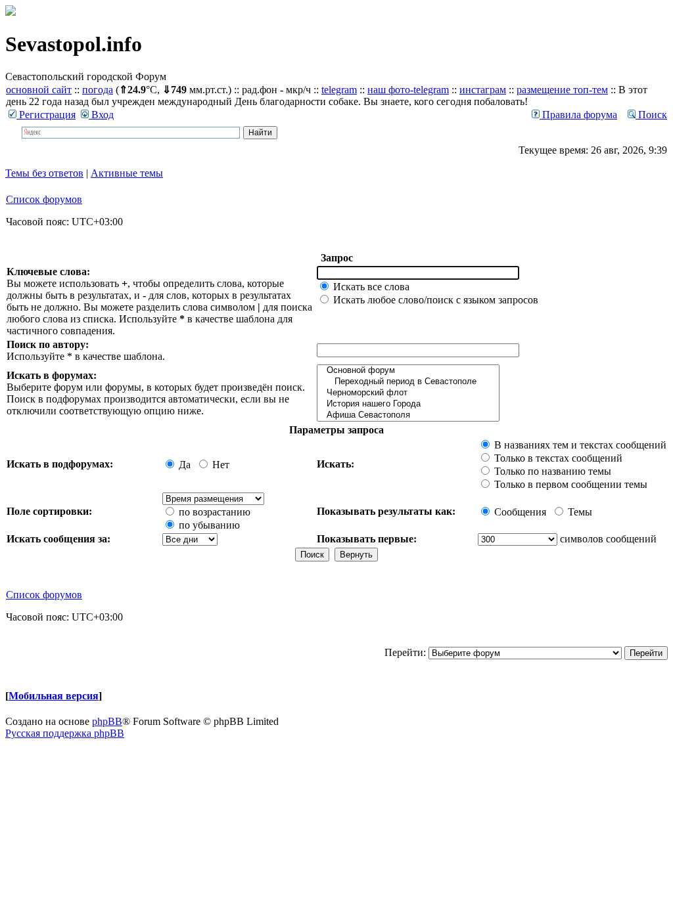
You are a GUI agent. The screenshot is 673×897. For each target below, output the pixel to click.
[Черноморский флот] (408, 393)
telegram (339, 89)
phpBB (107, 721)
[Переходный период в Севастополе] (408, 381)
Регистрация (46, 114)
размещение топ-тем (562, 89)
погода (97, 89)
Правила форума (578, 114)
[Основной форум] (408, 370)
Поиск (651, 114)
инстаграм (482, 89)
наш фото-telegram (408, 89)
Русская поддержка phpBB (64, 733)
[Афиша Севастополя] (408, 415)
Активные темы (127, 173)
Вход (101, 114)
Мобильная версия (54, 695)
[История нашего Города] (408, 404)
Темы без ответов (44, 173)
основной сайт (39, 89)
